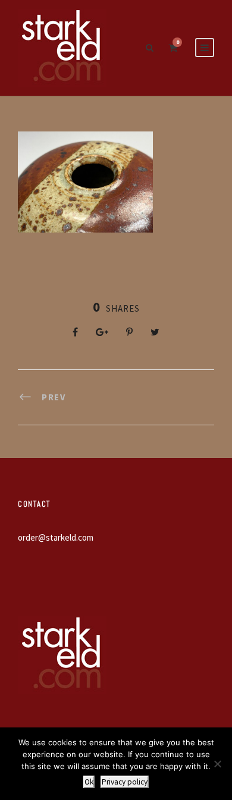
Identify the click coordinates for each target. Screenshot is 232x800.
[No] (217, 764)
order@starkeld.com (55, 537)
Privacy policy (125, 782)
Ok (88, 782)
